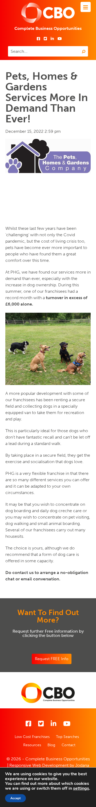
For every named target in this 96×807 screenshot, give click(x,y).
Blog (51, 745)
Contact (68, 745)
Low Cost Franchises (32, 736)
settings (81, 788)
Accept (15, 798)
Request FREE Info (51, 658)
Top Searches (67, 736)
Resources (32, 745)
